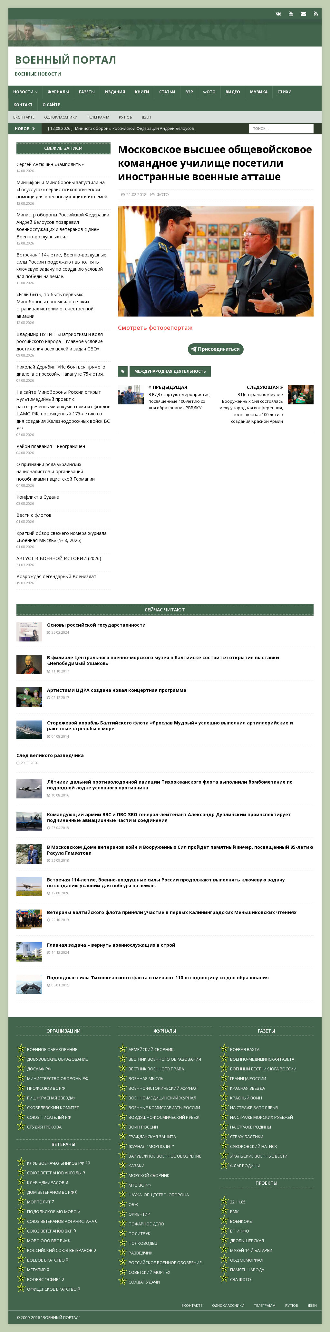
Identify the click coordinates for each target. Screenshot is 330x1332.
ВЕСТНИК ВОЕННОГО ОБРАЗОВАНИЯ (164, 1059)
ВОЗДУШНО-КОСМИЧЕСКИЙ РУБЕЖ (163, 1117)
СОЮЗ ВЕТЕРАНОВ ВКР (49, 1231)
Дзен (146, 117)
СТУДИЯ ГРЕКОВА (44, 1127)
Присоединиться (219, 349)
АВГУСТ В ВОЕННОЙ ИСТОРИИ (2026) (58, 558)
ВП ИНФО (239, 1231)
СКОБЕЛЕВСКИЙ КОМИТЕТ (52, 1107)
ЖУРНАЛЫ (58, 92)
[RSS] (316, 13)
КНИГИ (142, 92)
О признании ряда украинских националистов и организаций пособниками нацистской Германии (55, 471)
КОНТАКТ (23, 105)
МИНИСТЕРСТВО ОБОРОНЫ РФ (57, 1078)
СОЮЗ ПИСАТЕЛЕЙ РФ (48, 1117)
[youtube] (290, 13)
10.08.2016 (60, 795)
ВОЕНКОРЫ (241, 1221)
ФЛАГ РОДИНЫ (244, 1166)
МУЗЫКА (258, 92)
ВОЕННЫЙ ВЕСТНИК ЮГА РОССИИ (262, 1069)
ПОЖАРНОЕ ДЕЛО (146, 1224)
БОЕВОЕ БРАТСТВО (45, 1260)
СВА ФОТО (240, 1279)
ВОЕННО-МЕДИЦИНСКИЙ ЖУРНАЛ (162, 1098)
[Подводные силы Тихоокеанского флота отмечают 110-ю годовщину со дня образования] (29, 984)
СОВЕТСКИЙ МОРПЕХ (149, 1272)
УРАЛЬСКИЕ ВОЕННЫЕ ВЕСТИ (258, 1156)
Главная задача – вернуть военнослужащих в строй (111, 945)
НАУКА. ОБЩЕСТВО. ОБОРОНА (158, 1195)
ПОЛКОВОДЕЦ (142, 1243)
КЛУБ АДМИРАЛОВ (45, 1182)
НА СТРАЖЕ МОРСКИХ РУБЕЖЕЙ (261, 1117)
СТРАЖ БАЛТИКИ (246, 1136)
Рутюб (125, 117)
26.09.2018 (60, 860)
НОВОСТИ (23, 92)
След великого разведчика (50, 755)
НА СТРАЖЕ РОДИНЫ (250, 1127)
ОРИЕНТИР (139, 1214)
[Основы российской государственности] (29, 631)
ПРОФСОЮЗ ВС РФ (45, 1088)
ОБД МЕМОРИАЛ (246, 1260)
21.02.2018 (136, 194)
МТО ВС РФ (139, 1185)
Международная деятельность (170, 371)
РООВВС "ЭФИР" (43, 1279)
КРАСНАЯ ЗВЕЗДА (247, 1088)
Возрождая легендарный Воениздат (56, 576)
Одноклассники (60, 117)
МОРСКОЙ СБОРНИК (149, 1175)
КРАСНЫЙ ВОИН (245, 1098)
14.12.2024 (60, 952)
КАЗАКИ (136, 1166)
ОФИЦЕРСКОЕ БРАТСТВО (51, 1289)
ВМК (234, 1211)
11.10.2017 (60, 671)
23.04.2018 (60, 827)
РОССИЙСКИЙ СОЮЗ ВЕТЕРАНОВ (59, 1250)
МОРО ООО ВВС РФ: (46, 1241)
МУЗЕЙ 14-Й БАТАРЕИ (250, 1250)
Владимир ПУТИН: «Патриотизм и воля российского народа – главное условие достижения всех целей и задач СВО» (59, 341)
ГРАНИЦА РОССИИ (247, 1078)
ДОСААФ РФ (39, 1069)
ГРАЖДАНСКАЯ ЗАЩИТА (152, 1136)
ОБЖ (133, 1204)
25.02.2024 (60, 632)
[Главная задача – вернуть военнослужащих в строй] (29, 952)
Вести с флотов (34, 515)
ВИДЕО (233, 92)
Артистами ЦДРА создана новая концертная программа (116, 690)
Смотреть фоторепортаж (155, 327)
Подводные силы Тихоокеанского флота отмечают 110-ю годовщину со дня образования (158, 977)
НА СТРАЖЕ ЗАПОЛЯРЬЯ (253, 1107)
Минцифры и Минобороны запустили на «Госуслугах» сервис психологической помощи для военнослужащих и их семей (61, 189)
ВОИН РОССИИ (143, 1127)
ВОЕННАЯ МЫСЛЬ (145, 1078)
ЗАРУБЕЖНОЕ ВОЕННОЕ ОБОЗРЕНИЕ (164, 1156)
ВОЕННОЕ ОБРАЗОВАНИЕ (51, 1049)
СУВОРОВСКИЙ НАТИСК (253, 1146)
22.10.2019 (60, 919)
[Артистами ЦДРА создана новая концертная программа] (29, 697)
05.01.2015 (60, 985)
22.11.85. (238, 1202)
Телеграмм (98, 117)
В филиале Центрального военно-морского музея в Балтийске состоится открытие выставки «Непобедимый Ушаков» (163, 660)
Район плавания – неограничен (50, 446)
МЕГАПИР (36, 1270)
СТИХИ (284, 92)
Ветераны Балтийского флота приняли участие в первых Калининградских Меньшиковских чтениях (171, 912)
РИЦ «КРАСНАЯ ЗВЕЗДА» (50, 1098)
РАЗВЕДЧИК (140, 1253)
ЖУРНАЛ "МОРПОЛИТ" (151, 1146)
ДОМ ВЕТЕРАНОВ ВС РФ (50, 1192)
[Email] (303, 13)
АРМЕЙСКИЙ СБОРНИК (151, 1049)
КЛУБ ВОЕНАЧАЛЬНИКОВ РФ (55, 1163)
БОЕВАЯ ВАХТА (244, 1049)
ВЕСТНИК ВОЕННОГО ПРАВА (156, 1069)
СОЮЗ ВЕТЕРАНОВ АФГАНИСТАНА (60, 1221)
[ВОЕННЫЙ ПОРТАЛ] (165, 43)
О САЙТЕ (51, 105)
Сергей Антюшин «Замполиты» (50, 164)
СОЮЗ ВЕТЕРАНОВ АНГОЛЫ (54, 1173)
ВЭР (189, 92)
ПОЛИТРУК (139, 1233)
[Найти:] (281, 128)
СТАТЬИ (167, 92)
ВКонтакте (24, 117)
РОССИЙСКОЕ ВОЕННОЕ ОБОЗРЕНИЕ (165, 1262)
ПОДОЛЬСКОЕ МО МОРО (51, 1211)
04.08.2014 (60, 736)
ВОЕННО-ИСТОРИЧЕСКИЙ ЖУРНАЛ (163, 1088)
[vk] (278, 13)
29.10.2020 (29, 762)
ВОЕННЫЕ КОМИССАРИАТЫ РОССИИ (164, 1107)
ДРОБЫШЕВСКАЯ (246, 1241)
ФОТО (209, 92)
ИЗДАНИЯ (115, 92)
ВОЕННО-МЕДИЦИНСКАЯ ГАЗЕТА (261, 1059)
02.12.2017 (60, 697)
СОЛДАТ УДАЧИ (144, 1282)
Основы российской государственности (96, 625)
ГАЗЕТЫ (87, 92)
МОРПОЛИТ (38, 1202)
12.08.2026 (60, 892)
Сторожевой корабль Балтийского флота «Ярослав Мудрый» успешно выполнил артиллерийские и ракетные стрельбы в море (170, 726)
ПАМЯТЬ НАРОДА (246, 1270)
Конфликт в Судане (37, 497)
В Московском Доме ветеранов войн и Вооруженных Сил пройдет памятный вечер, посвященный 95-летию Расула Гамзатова (180, 850)
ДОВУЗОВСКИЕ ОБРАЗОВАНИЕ (57, 1059)
